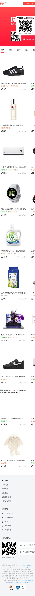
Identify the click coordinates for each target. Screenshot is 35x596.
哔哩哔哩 (8, 530)
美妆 (26, 50)
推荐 (2, 50)
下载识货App (29, 3)
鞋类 (10, 50)
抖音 (6, 521)
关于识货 (5, 485)
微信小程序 (9, 517)
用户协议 (5, 489)
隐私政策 (5, 493)
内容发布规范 (6, 501)
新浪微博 (8, 526)
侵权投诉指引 (6, 497)
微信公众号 (9, 513)
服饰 (18, 50)
